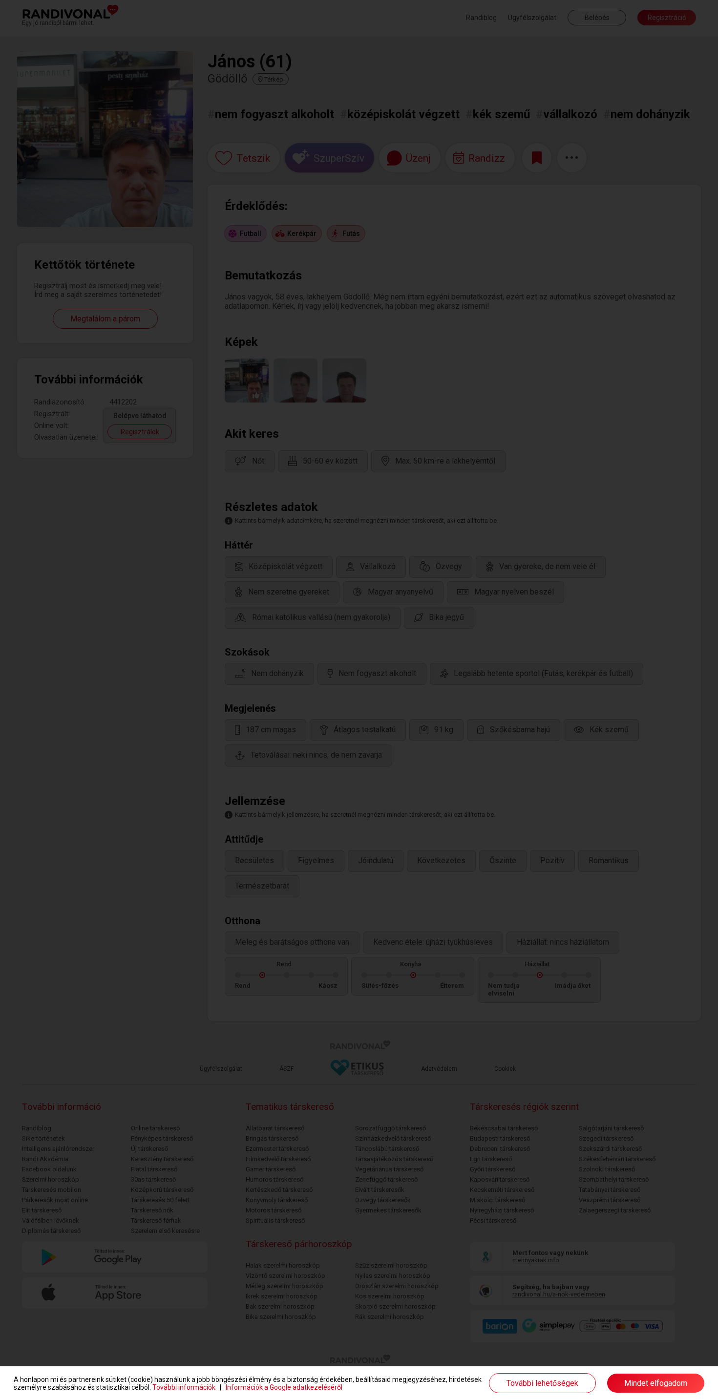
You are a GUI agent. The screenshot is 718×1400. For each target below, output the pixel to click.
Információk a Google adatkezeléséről (284, 1387)
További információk (183, 1387)
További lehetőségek (542, 1383)
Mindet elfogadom (655, 1383)
